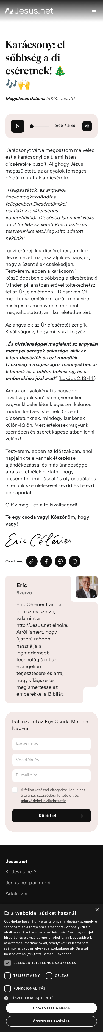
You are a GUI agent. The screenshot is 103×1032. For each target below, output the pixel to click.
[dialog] (51, 968)
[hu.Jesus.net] (29, 11)
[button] (51, 997)
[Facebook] (46, 561)
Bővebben (63, 953)
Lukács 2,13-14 (77, 378)
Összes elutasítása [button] (51, 1021)
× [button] (97, 910)
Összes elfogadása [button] (51, 1008)
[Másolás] (32, 561)
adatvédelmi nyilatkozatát (43, 801)
